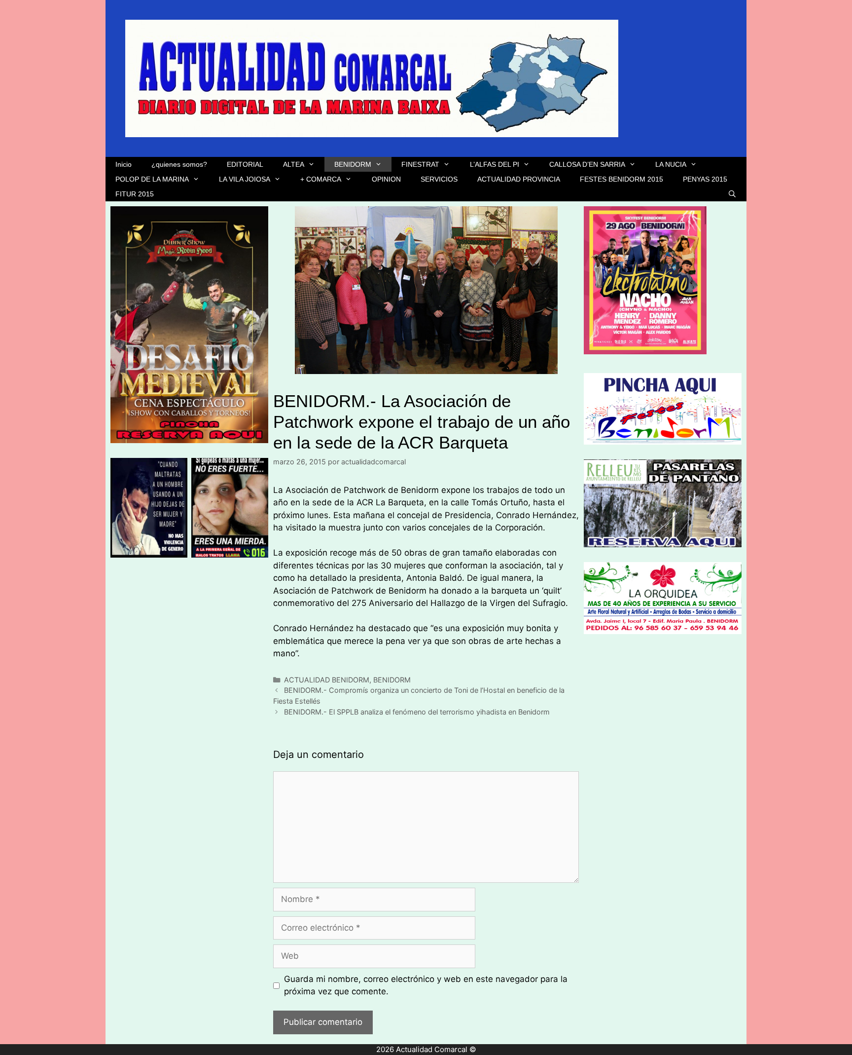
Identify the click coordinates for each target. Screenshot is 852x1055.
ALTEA (293, 164)
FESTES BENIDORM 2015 (621, 179)
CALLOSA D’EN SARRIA (587, 164)
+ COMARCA (320, 179)
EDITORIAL (245, 164)
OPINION (386, 179)
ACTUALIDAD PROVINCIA (518, 179)
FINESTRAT (420, 164)
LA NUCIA (670, 164)
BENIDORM (352, 164)
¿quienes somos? (179, 164)
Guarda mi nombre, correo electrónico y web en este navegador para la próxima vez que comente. (426, 985)
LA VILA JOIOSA (244, 179)
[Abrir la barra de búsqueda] (732, 194)
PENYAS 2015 (705, 179)
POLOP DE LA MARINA (152, 179)
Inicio (123, 164)
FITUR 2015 (134, 194)
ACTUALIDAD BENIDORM (326, 680)
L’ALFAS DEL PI (494, 164)
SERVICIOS (439, 179)
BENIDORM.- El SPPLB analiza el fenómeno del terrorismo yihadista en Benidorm (417, 712)
